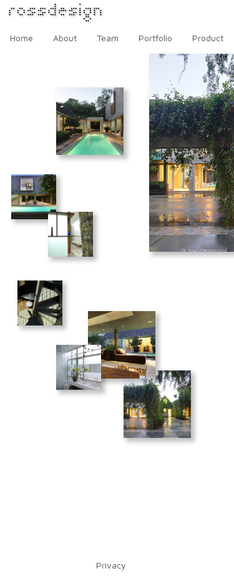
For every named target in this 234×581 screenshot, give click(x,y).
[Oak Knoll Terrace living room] (121, 345)
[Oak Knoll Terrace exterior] (157, 404)
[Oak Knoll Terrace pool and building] (33, 196)
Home (21, 37)
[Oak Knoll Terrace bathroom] (78, 367)
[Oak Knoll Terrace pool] (90, 121)
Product (207, 37)
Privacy (111, 565)
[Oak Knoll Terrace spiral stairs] (39, 303)
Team (108, 37)
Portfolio (155, 37)
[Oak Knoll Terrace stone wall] (70, 234)
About (65, 37)
